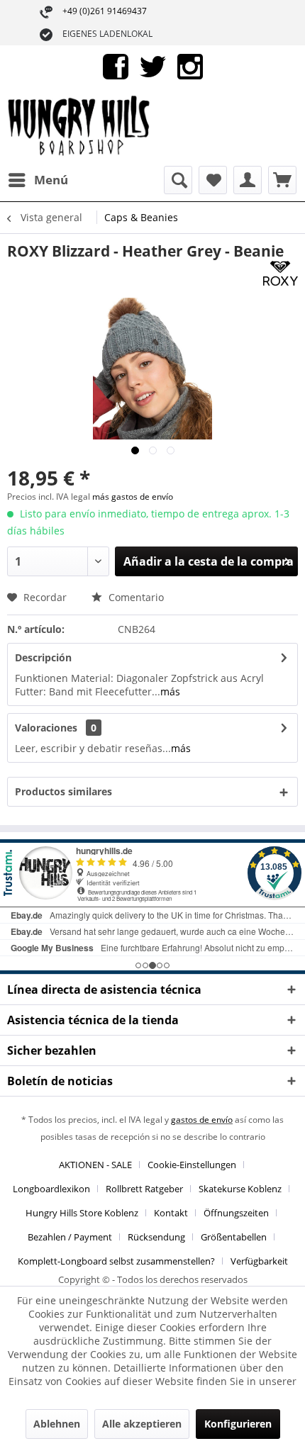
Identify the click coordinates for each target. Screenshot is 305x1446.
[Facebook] (115, 65)
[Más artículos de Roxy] (280, 273)
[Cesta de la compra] (282, 180)
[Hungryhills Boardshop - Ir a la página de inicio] (79, 127)
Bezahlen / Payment (70, 1237)
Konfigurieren (238, 1423)
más (170, 691)
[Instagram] (190, 65)
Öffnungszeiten (236, 1212)
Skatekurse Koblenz (240, 1188)
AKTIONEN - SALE (95, 1164)
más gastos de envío (132, 497)
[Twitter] (153, 65)
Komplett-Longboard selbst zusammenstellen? (116, 1261)
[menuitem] (37, 180)
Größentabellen (234, 1237)
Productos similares (63, 791)
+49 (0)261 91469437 (104, 11)
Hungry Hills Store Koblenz (82, 1212)
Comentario (135, 597)
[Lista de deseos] (213, 180)
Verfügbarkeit (259, 1261)
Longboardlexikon (51, 1188)
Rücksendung (156, 1237)
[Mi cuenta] (247, 180)
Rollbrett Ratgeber (144, 1188)
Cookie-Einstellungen (192, 1164)
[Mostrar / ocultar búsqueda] (178, 180)
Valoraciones (46, 727)
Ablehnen (56, 1423)
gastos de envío (202, 1120)
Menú (51, 180)
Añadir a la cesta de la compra (208, 561)
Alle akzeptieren (142, 1423)
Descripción (43, 657)
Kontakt (171, 1212)
